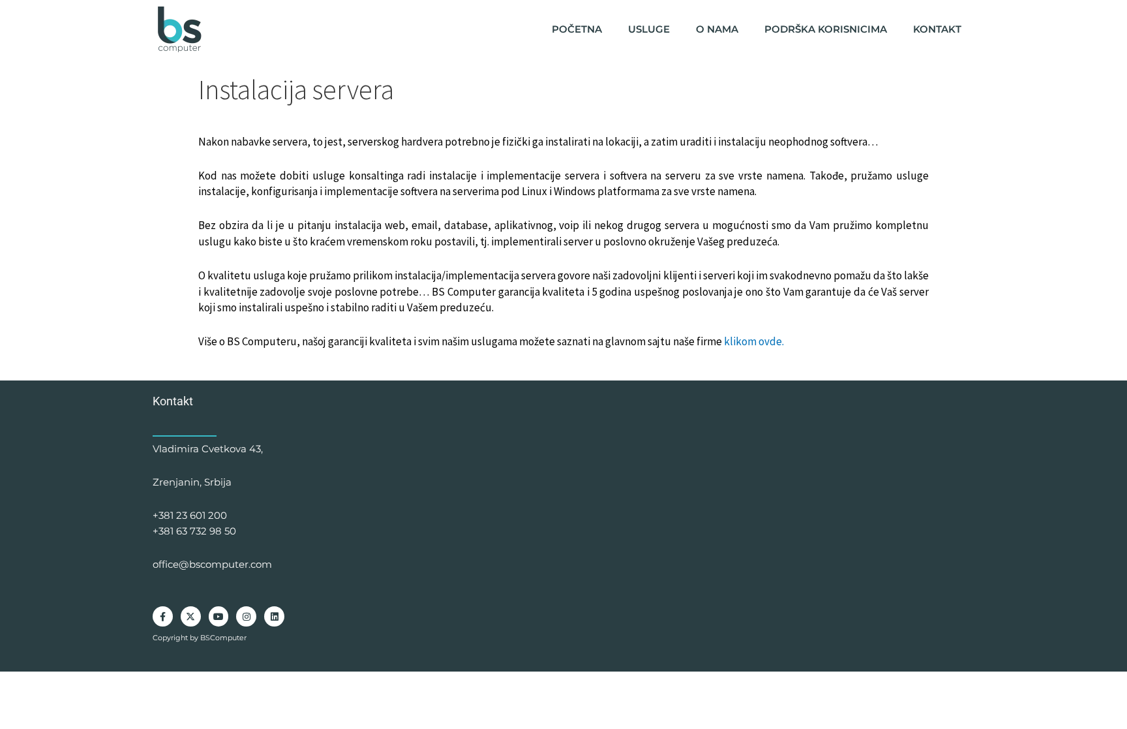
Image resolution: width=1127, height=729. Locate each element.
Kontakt (937, 29)
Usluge (649, 29)
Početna (577, 29)
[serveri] (180, 29)
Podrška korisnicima (825, 29)
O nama (717, 29)
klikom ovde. (754, 341)
